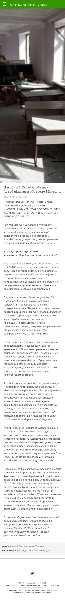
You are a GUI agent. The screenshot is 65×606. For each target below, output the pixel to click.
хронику (35, 531)
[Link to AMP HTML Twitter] (32, 574)
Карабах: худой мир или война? (38, 255)
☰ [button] (4, 4)
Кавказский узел (27, 263)
